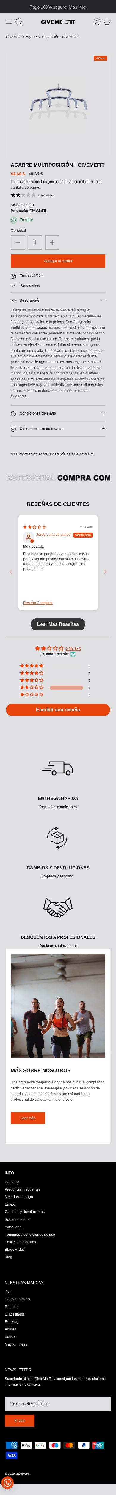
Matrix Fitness (16, 1344)
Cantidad (18, 230)
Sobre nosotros (17, 1220)
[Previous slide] (10, 571)
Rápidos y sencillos (58, 876)
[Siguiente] (108, 6)
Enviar (19, 1421)
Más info (77, 6)
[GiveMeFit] (58, 21)
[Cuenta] (94, 21)
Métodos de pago (19, 1197)
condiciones (67, 807)
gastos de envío (60, 182)
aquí (73, 946)
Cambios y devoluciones (25, 1212)
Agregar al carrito (58, 261)
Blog (8, 1257)
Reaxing (11, 1322)
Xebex (10, 1337)
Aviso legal (14, 1227)
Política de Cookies (20, 1242)
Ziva (8, 1292)
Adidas (10, 1329)
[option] (58, 105)
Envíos (10, 1204)
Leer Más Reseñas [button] (58, 624)
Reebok (11, 1307)
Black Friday (15, 1249)
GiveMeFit (14, 37)
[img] (34, 527)
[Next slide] (105, 571)
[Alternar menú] (8, 21)
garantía (59, 454)
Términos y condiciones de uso (30, 1234)
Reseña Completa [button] (38, 603)
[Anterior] (7, 6)
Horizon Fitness (17, 1299)
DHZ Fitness (15, 1314)
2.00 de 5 (73, 649)
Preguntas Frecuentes (22, 1189)
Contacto (12, 1182)
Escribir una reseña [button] (58, 709)
